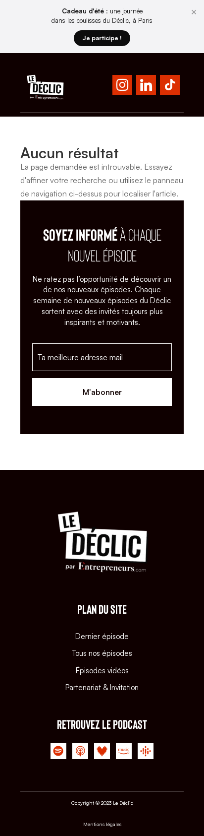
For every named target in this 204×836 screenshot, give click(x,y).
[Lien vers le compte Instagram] (122, 87)
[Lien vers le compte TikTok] (170, 87)
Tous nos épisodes (102, 653)
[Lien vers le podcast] (58, 753)
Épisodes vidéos (102, 670)
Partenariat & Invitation (102, 687)
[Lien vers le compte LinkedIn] (146, 87)
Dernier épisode (102, 636)
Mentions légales (102, 824)
